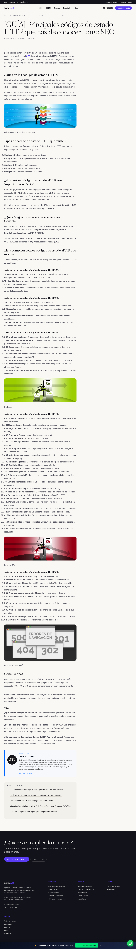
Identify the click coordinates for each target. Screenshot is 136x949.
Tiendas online (83, 896)
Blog (76, 8)
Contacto (7, 934)
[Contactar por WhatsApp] (130, 943)
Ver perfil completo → (26, 773)
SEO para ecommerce (56, 899)
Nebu (9, 7)
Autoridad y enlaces (55, 896)
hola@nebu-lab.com (111, 2)
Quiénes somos (10, 921)
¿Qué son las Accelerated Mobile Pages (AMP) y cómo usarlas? (36, 795)
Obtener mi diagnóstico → (86, 945)
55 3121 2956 (38, 859)
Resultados (67, 8)
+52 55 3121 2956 (126, 2)
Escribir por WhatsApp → (16, 859)
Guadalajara (111, 889)
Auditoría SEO (53, 889)
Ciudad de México (113, 886)
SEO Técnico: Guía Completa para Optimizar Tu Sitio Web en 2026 (36, 790)
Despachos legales (85, 886)
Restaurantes (82, 893)
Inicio (6, 16)
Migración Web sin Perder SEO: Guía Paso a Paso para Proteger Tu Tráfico (40, 806)
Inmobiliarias (82, 899)
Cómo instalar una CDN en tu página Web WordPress (31, 801)
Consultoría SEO (54, 893)
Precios (57, 8)
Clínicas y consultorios (86, 889)
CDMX (48, 8)
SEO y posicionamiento (56, 886)
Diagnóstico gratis (123, 8)
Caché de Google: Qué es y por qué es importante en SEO (33, 811)
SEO (40, 8)
